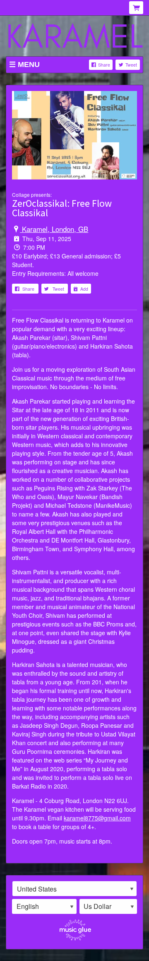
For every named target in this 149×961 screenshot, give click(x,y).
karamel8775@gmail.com (97, 818)
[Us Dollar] (108, 906)
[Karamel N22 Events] (74, 37)
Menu (29, 64)
